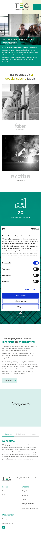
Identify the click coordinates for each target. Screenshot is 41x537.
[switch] (36, 269)
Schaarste (8, 434)
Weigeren (20, 307)
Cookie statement (7, 523)
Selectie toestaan (20, 301)
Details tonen (30, 289)
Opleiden (33, 434)
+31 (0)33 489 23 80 (28, 504)
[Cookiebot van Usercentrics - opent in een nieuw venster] (30, 229)
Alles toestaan (20, 295)
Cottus (4, 495)
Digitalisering (20, 434)
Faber (4, 491)
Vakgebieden (26, 491)
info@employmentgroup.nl (30, 508)
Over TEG (25, 495)
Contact (24, 500)
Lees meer (8, 380)
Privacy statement (7, 519)
